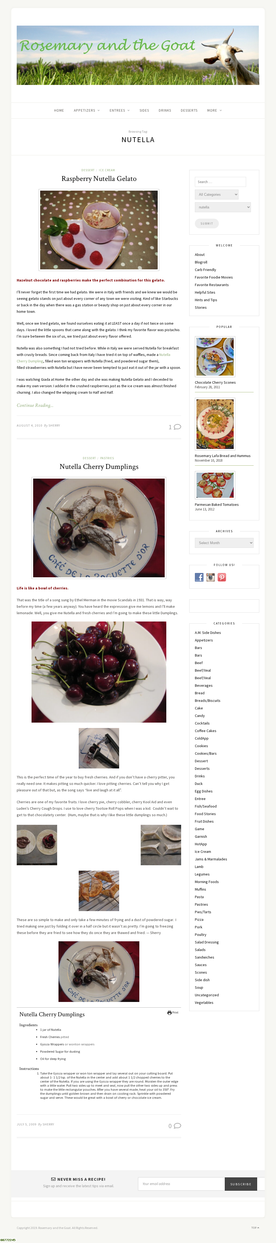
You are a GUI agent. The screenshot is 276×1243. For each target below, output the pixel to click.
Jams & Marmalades (211, 859)
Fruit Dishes (204, 821)
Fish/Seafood (206, 806)
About (200, 254)
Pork (198, 927)
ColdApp (202, 738)
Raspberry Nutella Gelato (99, 179)
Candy (200, 715)
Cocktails (202, 723)
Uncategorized (207, 995)
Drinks (165, 110)
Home (59, 110)
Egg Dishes (204, 791)
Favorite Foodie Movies (214, 277)
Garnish (201, 836)
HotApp (201, 844)
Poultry (200, 934)
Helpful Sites (205, 292)
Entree (200, 798)
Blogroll (201, 262)
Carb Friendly (205, 269)
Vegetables (204, 1002)
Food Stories (205, 813)
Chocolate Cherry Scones (215, 382)
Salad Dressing (207, 942)
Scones (201, 972)
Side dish (202, 979)
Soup (199, 987)
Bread (200, 693)
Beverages (204, 685)
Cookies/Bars (206, 753)
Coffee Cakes (205, 730)
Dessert (88, 170)
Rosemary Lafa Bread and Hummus (223, 455)
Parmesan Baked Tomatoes (217, 504)
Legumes (202, 874)
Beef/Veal (203, 670)
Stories (201, 307)
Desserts (189, 110)
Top (254, 1228)
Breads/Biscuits (207, 700)
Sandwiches (204, 957)
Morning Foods (207, 881)
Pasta (199, 896)
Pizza (199, 919)
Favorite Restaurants (212, 284)
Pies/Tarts (203, 911)
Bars (198, 647)
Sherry (54, 425)
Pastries (107, 458)
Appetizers (204, 640)
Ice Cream (107, 170)
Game (199, 828)
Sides (144, 110)
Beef (199, 662)
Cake (199, 708)
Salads (200, 949)
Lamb (199, 866)
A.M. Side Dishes (208, 632)
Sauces (201, 964)
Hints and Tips (206, 299)
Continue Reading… (35, 405)
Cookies (201, 745)
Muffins (200, 889)
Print (175, 1012)
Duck (199, 783)
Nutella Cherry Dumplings (99, 467)
